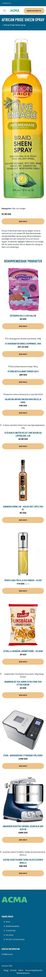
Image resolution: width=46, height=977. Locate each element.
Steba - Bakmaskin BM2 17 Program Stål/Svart (23, 755)
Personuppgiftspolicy (33, 970)
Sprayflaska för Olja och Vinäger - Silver (23, 580)
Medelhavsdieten (12, 926)
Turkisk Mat (11, 930)
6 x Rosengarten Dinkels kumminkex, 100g (23, 343)
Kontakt (13, 970)
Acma (8, 922)
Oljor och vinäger (19, 208)
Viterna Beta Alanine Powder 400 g (23, 371)
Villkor (20, 970)
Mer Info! (23, 221)
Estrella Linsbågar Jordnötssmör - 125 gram (23, 651)
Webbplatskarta (23, 973)
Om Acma (9, 935)
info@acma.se (6, 3)
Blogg (6, 970)
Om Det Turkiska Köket (15, 939)
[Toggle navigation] (4, 11)
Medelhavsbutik (34, 11)
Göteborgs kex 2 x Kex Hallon (23, 315)
